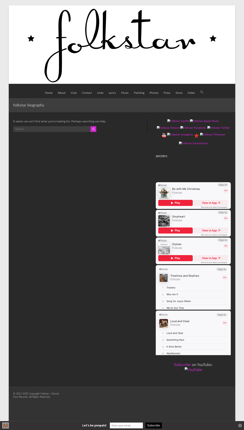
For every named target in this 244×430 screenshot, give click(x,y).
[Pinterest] (212, 134)
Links (100, 92)
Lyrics (112, 92)
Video (191, 92)
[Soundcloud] (193, 143)
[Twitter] (218, 127)
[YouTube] (163, 134)
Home (49, 92)
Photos (154, 92)
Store (179, 92)
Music (125, 92)
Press (167, 92)
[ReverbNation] (196, 134)
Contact (87, 92)
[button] (202, 93)
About (62, 92)
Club (74, 92)
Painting (139, 92)
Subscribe (182, 365)
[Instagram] (180, 134)
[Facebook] (193, 127)
